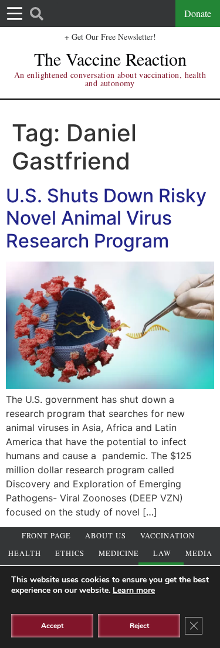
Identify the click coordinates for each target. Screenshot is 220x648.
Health (24, 553)
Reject (139, 625)
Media (198, 553)
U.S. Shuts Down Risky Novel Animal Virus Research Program (106, 218)
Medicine (119, 553)
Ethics (69, 553)
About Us (105, 536)
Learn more (134, 590)
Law (162, 553)
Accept (52, 625)
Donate (197, 13)
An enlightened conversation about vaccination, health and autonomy (110, 79)
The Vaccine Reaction (110, 58)
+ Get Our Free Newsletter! (110, 36)
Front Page (46, 536)
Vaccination (167, 536)
